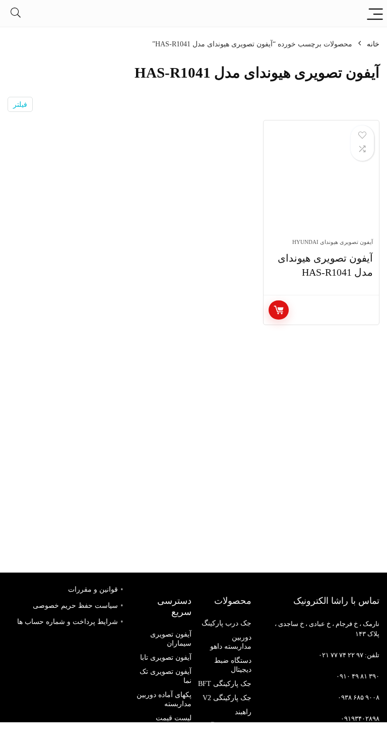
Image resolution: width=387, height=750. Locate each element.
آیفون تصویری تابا (165, 657)
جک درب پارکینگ (226, 623)
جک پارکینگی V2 (227, 698)
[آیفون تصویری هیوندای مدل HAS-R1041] (321, 184)
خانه (373, 44)
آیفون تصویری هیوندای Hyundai (332, 242)
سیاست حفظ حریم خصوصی (75, 605)
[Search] (16, 13)
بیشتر (279, 310)
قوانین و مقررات (93, 589)
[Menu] (375, 13)
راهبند (243, 712)
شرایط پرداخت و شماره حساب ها (67, 622)
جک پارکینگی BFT (224, 684)
